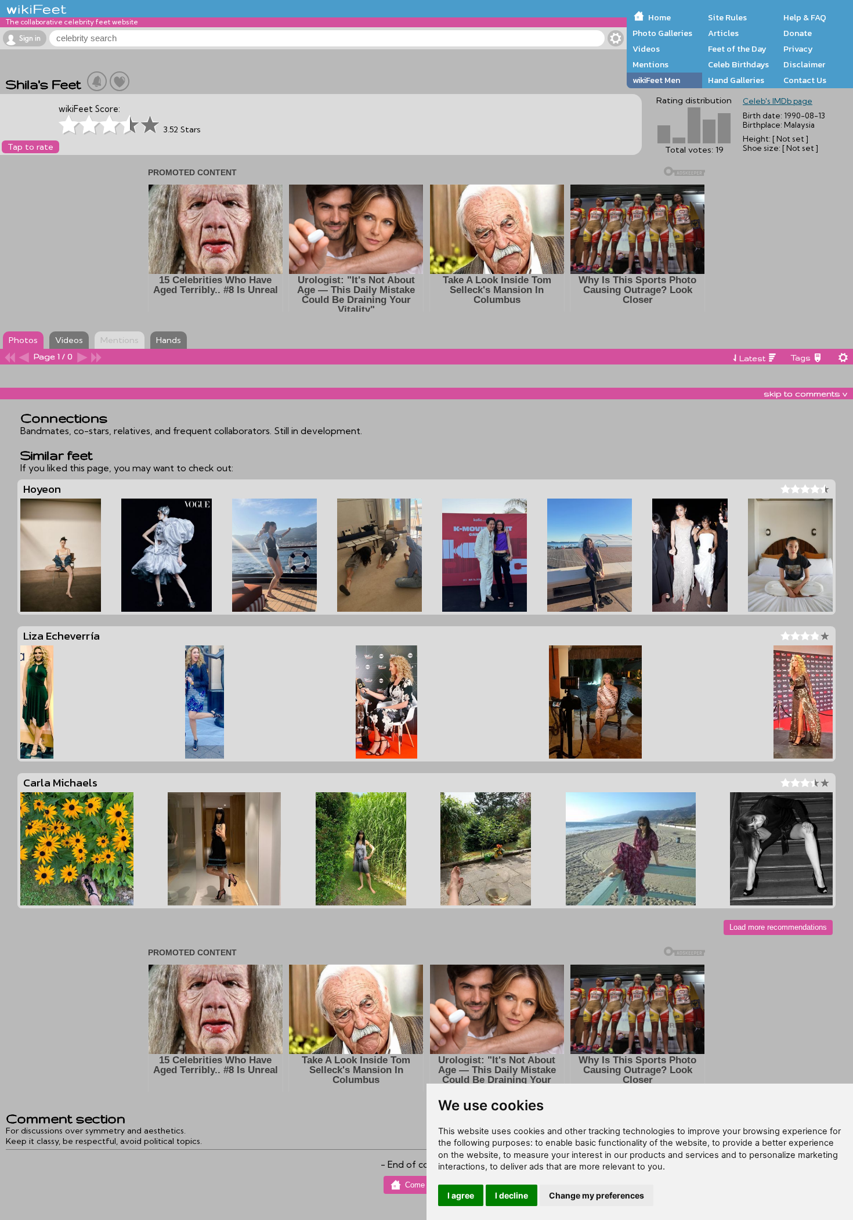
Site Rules (727, 17)
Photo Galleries (662, 33)
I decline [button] (511, 1195)
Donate (797, 33)
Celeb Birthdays (738, 64)
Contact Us (804, 80)
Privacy (798, 48)
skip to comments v (805, 393)
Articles (723, 33)
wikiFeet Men (656, 80)
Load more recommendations (778, 927)
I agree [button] (460, 1195)
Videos (646, 48)
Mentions (650, 64)
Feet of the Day (737, 48)
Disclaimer (804, 64)
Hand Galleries (736, 80)
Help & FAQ (804, 17)
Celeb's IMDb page (777, 101)
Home (659, 17)
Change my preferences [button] (596, 1195)
